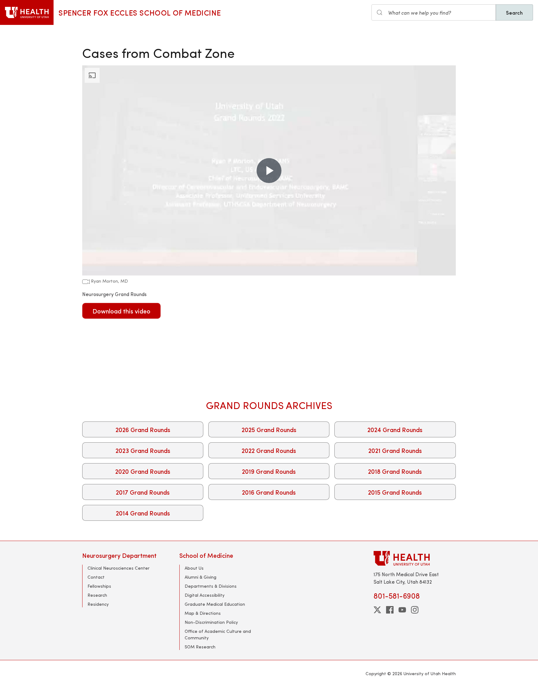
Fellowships (99, 586)
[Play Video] (269, 170)
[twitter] (377, 610)
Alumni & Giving (200, 577)
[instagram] (414, 610)
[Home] (27, 12)
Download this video (121, 311)
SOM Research (200, 647)
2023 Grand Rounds (143, 450)
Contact (96, 577)
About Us (194, 568)
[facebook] (390, 610)
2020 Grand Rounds (142, 471)
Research (97, 595)
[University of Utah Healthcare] (415, 558)
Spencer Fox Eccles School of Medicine (140, 12)
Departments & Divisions (211, 586)
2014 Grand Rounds (143, 513)
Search (514, 12)
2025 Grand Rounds (269, 429)
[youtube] (402, 610)
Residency (98, 604)
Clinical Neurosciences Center (118, 568)
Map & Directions (203, 613)
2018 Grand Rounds (395, 471)
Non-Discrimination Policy (211, 622)
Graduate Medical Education (215, 604)
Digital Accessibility (204, 595)
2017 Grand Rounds (143, 492)
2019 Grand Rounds (269, 471)
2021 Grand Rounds (395, 450)
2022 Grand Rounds (269, 450)
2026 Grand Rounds (143, 429)
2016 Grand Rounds (269, 492)
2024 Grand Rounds (394, 429)
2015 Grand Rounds (395, 492)
